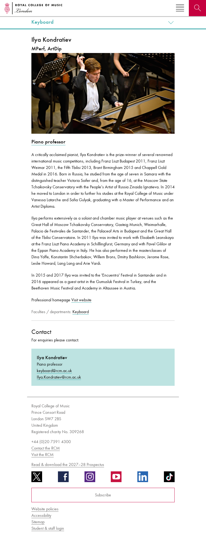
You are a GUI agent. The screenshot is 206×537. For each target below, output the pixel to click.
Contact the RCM (45, 448)
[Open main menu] (180, 8)
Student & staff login (47, 528)
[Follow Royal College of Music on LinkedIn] (142, 478)
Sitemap (38, 521)
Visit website (81, 299)
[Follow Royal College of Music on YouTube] (116, 478)
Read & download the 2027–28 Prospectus (67, 464)
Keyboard (42, 22)
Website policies (44, 508)
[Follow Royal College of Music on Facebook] (63, 478)
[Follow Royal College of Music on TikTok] (169, 478)
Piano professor (48, 141)
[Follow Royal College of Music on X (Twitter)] (36, 478)
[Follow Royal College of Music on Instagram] (89, 478)
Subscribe (103, 494)
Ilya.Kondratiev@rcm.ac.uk (59, 377)
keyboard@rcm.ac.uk (54, 370)
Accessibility (41, 515)
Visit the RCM (42, 454)
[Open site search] (197, 8)
